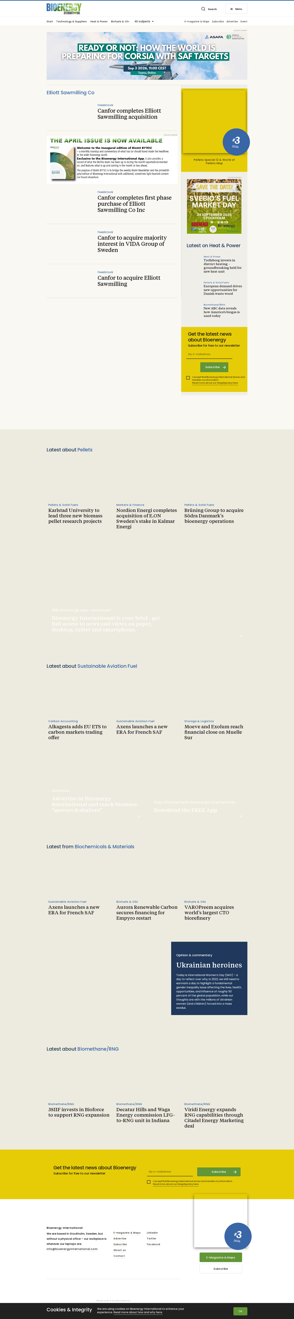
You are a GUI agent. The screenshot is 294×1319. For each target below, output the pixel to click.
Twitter (152, 1238)
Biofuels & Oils (120, 21)
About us (119, 1250)
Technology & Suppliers (71, 21)
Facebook (153, 1244)
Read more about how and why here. (138, 1312)
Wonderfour (123, 1300)
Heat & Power (99, 21)
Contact (119, 1256)
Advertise (232, 21)
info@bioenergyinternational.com (72, 1249)
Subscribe (218, 21)
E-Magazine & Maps (220, 1258)
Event (244, 21)
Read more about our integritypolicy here (215, 382)
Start (50, 21)
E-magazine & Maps (197, 21)
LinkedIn (152, 1232)
